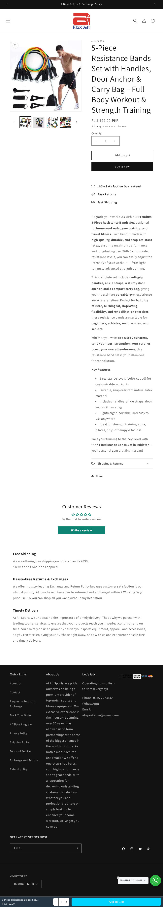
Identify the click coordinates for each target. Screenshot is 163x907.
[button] (8, 20)
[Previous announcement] (7, 4)
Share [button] (99, 476)
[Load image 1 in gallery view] (25, 122)
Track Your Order (20, 715)
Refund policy (19, 769)
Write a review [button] (81, 530)
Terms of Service (20, 751)
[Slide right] (77, 122)
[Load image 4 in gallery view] (66, 122)
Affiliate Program (21, 724)
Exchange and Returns (24, 760)
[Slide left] (14, 122)
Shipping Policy (20, 742)
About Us (16, 683)
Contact (15, 692)
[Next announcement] (155, 4)
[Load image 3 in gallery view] (52, 122)
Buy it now (122, 167)
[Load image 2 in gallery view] (39, 122)
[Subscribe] (77, 848)
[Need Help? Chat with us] (155, 880)
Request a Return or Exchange (23, 703)
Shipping (96, 126)
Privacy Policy (18, 733)
